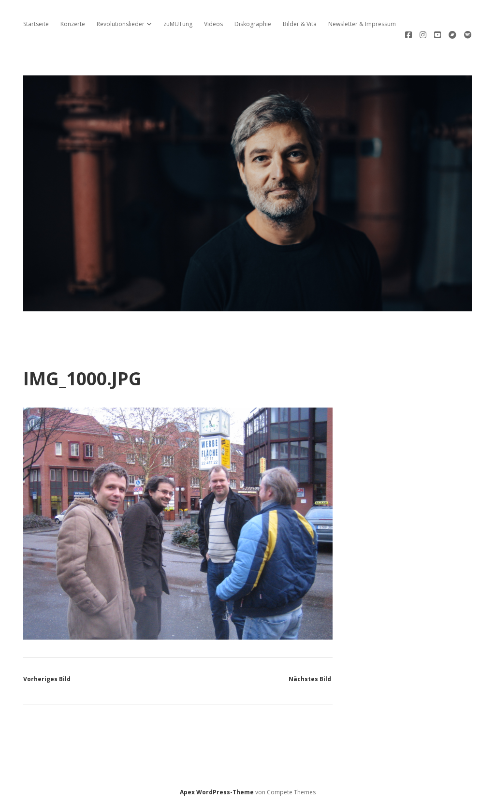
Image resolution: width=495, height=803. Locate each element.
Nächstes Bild (310, 679)
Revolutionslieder (121, 24)
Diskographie (252, 24)
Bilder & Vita (300, 24)
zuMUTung (177, 24)
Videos (213, 24)
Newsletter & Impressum (362, 24)
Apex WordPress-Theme (217, 792)
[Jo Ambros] (247, 305)
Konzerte (72, 24)
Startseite (36, 24)
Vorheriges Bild (47, 679)
